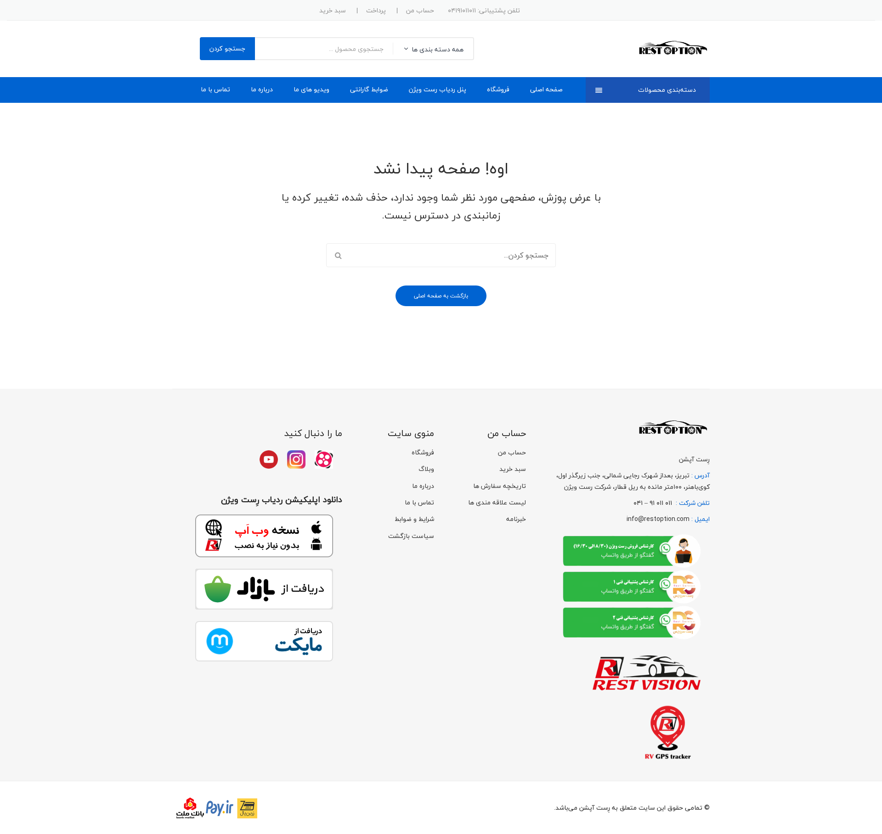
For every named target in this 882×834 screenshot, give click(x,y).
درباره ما (423, 486)
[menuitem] (546, 90)
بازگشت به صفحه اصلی (441, 296)
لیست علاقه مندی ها (497, 502)
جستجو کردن (227, 48)
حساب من (420, 10)
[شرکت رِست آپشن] (672, 48)
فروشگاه (423, 452)
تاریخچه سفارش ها (499, 486)
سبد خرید (332, 10)
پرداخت (376, 10)
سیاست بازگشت (411, 536)
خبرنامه (516, 519)
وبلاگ (426, 469)
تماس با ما (419, 502)
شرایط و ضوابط (414, 519)
